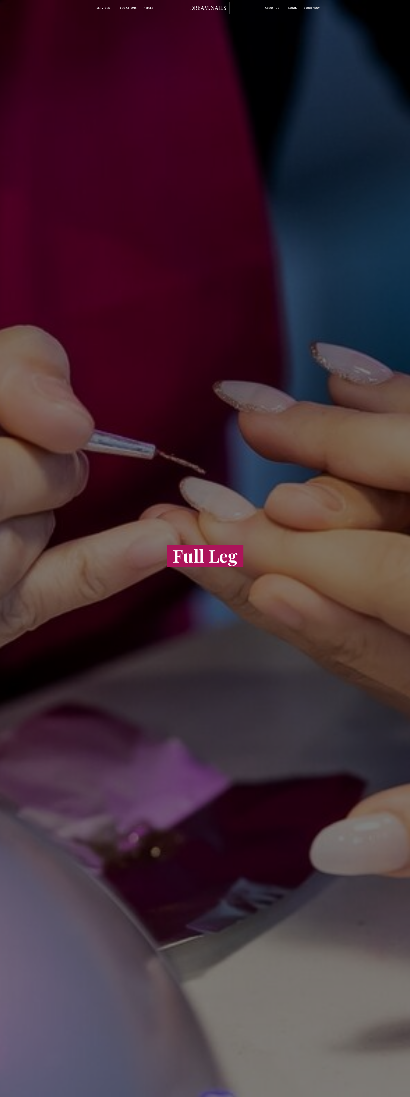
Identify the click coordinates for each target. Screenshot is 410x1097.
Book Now (312, 7)
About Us (272, 7)
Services (103, 7)
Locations (128, 7)
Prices (149, 7)
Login (292, 7)
